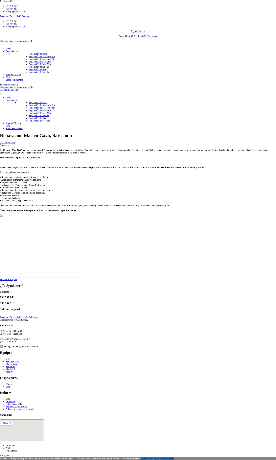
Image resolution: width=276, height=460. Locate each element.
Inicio (8, 48)
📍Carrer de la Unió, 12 (11, 331)
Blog (8, 77)
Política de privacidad (164, 458)
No (151, 458)
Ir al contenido (6, 1)
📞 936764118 (138, 31)
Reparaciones (12, 51)
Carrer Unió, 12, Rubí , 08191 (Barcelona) (138, 36)
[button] (138, 455)
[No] (175, 459)
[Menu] (1, 44)
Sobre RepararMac (14, 80)
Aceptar (144, 458)
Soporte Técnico (13, 74)
